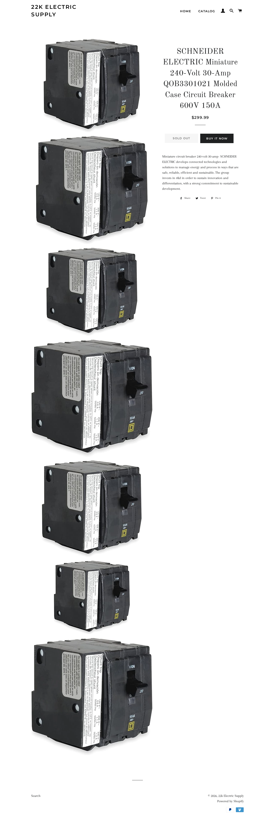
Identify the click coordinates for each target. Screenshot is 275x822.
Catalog (206, 11)
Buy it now (217, 138)
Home (185, 11)
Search (35, 796)
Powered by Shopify (230, 801)
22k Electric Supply (53, 11)
